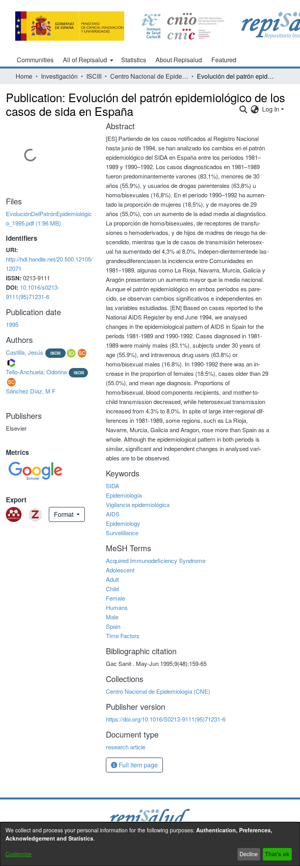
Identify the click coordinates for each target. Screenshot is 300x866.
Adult (112, 579)
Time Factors (122, 635)
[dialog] (150, 844)
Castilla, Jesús (24, 352)
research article (125, 747)
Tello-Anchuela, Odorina (36, 372)
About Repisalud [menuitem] (178, 59)
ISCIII (94, 76)
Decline (248, 854)
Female (115, 598)
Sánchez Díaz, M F (30, 391)
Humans (117, 607)
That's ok (277, 854)
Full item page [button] (137, 764)
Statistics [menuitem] (133, 59)
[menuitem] (87, 60)
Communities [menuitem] (35, 59)
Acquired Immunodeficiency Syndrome (155, 560)
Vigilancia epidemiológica (138, 504)
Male (112, 617)
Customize (18, 854)
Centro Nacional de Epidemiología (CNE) (149, 76)
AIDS (113, 514)
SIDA (112, 486)
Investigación (59, 76)
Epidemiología (124, 495)
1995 (12, 324)
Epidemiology (123, 523)
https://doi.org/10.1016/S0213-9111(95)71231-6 (165, 719)
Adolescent (120, 570)
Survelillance (122, 533)
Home (24, 76)
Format (64, 514)
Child (112, 589)
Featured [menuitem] (223, 59)
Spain (113, 626)
